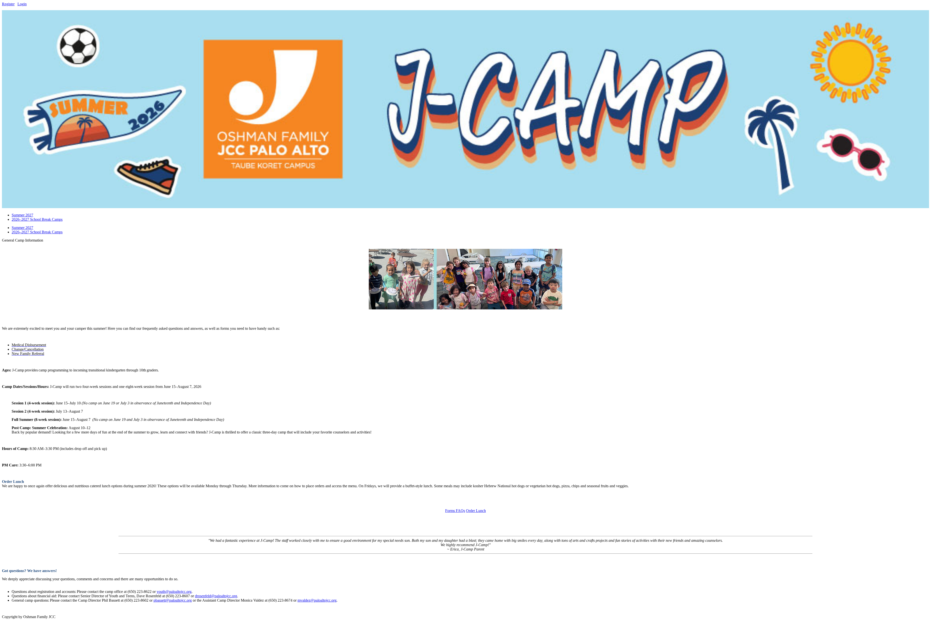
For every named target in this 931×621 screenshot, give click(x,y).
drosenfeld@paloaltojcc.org (216, 596)
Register (8, 4)
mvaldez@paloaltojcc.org (317, 600)
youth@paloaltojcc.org (174, 592)
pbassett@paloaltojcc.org (172, 600)
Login (22, 4)
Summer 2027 (22, 228)
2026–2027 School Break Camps (37, 232)
